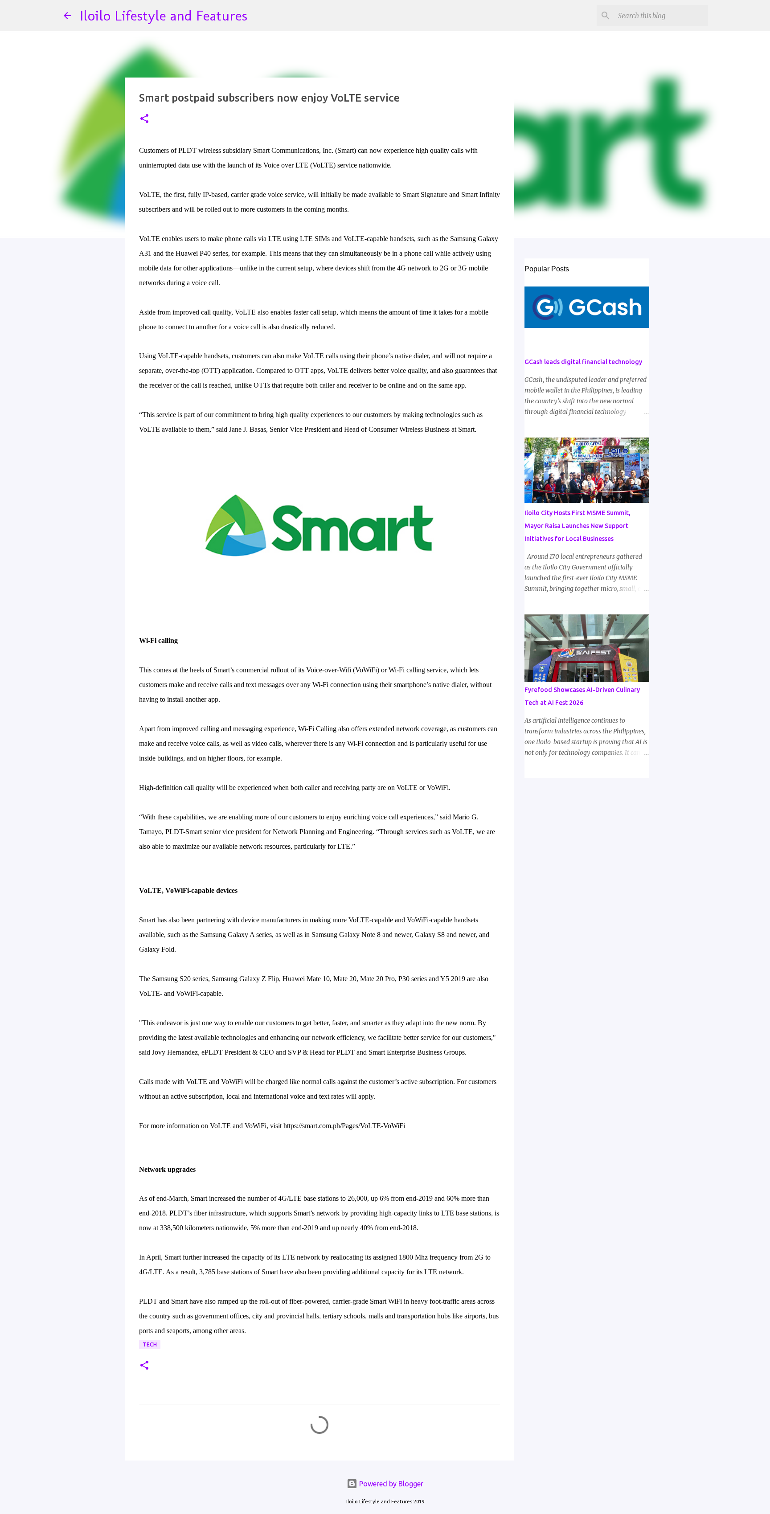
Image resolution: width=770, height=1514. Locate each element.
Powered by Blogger (390, 1484)
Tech (150, 1344)
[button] (144, 119)
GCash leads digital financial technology (583, 361)
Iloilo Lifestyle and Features (163, 15)
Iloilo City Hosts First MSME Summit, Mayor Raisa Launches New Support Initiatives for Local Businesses (577, 525)
